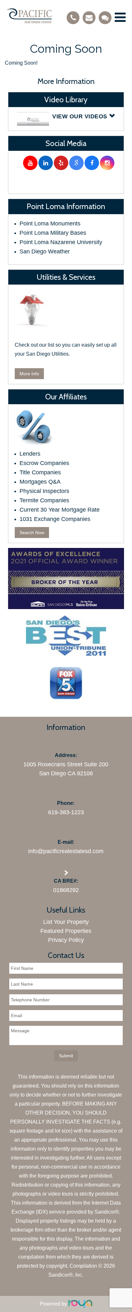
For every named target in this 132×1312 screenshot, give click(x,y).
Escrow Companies (44, 463)
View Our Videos (80, 116)
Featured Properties (65, 931)
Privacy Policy (66, 940)
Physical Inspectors (44, 491)
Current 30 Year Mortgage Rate (60, 509)
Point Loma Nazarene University (61, 242)
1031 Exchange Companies (55, 519)
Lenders (30, 454)
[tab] (66, 119)
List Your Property (66, 922)
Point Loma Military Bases (53, 233)
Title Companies (40, 472)
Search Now (32, 532)
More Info (29, 373)
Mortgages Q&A (40, 481)
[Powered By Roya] (80, 1303)
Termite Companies (44, 500)
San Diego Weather (45, 251)
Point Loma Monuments (50, 223)
